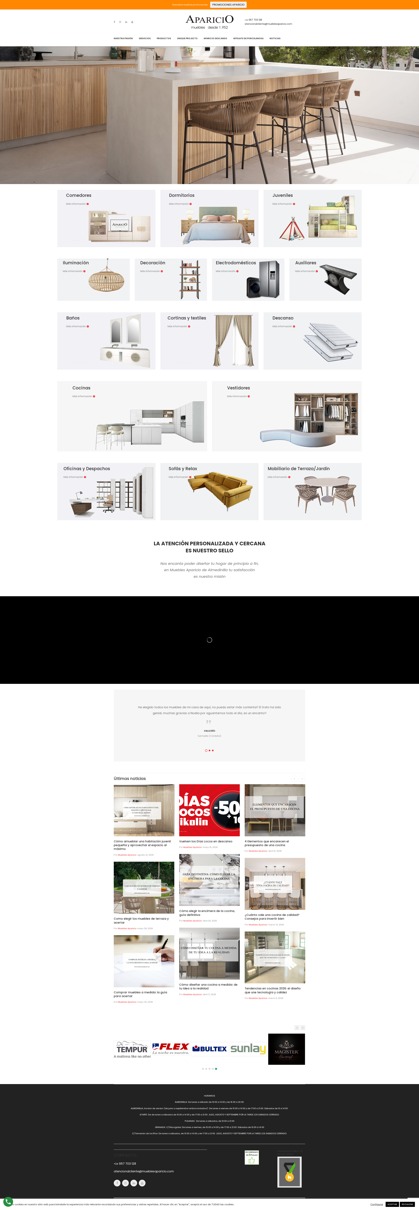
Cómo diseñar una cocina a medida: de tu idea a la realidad (208, 986)
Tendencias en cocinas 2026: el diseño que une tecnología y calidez (273, 990)
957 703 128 (253, 19)
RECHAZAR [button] (407, 1204)
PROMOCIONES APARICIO (228, 5)
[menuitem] (123, 38)
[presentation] (294, 779)
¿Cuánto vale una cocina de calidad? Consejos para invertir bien (272, 917)
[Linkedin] (126, 22)
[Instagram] (120, 22)
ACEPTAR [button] (392, 1204)
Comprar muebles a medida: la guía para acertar (140, 994)
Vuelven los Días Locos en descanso (205, 841)
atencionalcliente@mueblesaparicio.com (268, 24)
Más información (76, 203)
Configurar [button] (376, 1204)
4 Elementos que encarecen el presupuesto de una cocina (267, 843)
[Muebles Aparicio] (209, 21)
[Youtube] (132, 22)
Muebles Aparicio (127, 854)
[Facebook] (114, 22)
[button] (206, 750)
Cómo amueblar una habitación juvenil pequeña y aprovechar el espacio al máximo (142, 845)
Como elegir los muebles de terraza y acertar (141, 920)
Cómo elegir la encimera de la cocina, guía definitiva (207, 913)
